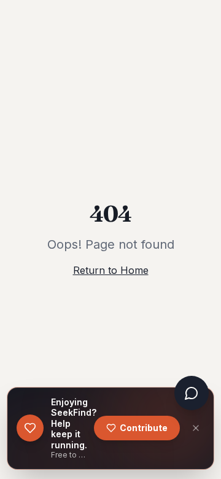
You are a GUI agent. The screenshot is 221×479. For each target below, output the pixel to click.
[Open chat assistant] (191, 393)
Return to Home (111, 270)
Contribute (144, 428)
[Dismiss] (195, 428)
